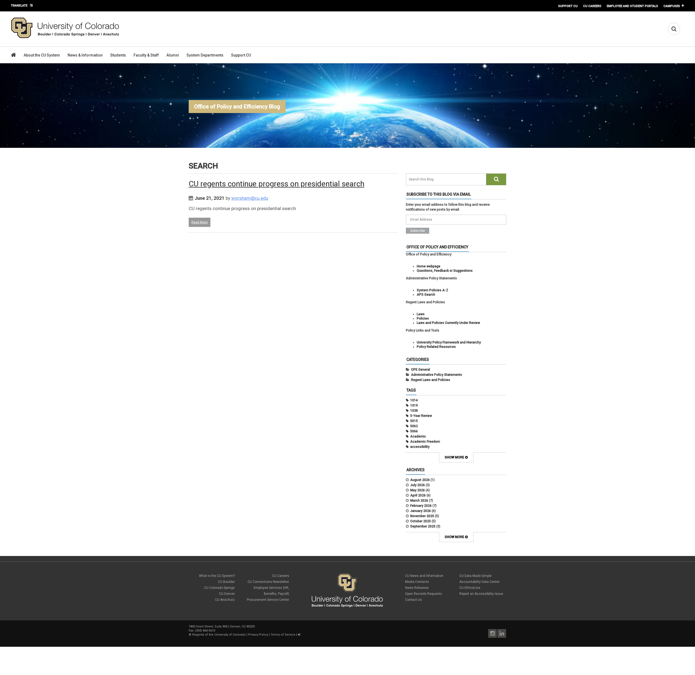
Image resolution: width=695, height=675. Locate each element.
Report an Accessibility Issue (481, 594)
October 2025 (420, 521)
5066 (414, 431)
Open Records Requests (423, 594)
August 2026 (420, 480)
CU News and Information (424, 576)
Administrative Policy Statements (436, 375)
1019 (414, 405)
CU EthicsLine (469, 588)
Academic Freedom (425, 441)
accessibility (419, 447)
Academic (418, 436)
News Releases (417, 588)
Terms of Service (283, 634)
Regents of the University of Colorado (219, 634)
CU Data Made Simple (475, 576)
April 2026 (418, 495)
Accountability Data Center (479, 582)
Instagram (492, 633)
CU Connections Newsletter (268, 582)
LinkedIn (501, 633)
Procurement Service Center (268, 600)
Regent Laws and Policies (430, 380)
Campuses (672, 6)
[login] (299, 634)
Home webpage (428, 266)
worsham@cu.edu (249, 198)
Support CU (568, 6)
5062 (414, 426)
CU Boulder (226, 582)
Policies (423, 318)
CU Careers (592, 6)
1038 (414, 410)
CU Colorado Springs (219, 588)
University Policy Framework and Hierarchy (449, 342)
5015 (414, 421)
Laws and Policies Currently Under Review (448, 323)
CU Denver (227, 594)
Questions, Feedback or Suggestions (445, 271)
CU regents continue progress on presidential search (276, 183)
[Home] (65, 37)
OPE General (420, 369)
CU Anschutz (225, 600)
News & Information (85, 55)
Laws (421, 314)
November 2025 (422, 516)
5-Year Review (421, 416)
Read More (199, 222)
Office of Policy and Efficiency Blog (237, 106)
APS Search (426, 294)
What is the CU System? (217, 576)
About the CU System (42, 55)
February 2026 (421, 506)
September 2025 (422, 526)
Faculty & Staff (146, 55)
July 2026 (417, 485)
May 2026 (417, 490)
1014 (414, 400)
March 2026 (419, 500)
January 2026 (420, 511)
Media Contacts (417, 582)
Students (118, 55)
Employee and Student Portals (632, 6)
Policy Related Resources (436, 347)
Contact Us (413, 600)
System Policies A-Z (432, 290)
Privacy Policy (258, 634)
